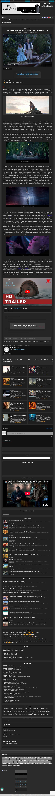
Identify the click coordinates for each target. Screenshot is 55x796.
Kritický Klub (5, 760)
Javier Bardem (19, 345)
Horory (31, 759)
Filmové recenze (27, 28)
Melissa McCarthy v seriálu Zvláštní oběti (17, 379)
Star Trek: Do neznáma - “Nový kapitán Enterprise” (18, 666)
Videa (45, 763)
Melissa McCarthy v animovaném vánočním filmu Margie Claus (43, 368)
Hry (18, 19)
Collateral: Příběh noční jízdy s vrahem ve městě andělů (18, 416)
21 (25, 784)
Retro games (48, 762)
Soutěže (13, 763)
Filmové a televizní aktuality (18, 385)
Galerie (21, 759)
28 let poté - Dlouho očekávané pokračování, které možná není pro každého (19, 638)
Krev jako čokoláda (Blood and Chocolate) (39, 714)
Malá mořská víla (39, 415)
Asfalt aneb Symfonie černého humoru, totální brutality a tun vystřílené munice (24, 696)
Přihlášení (50, 428)
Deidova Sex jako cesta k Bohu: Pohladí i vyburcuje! (18, 692)
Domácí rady (20, 757)
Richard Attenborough (8, 714)
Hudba (38, 759)
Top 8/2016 (9, 701)
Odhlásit (8, 721)
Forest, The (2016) (11, 686)
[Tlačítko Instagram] (47, 17)
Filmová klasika (30, 757)
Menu (5, 17)
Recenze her (20, 762)
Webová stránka (8, 353)
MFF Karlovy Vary (25, 760)
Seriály (11, 19)
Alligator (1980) (11, 671)
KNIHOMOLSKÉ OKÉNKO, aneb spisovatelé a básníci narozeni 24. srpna (25, 596)
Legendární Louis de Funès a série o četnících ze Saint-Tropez (23, 537)
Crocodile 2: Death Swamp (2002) (15, 669)
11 (18, 781)
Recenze (15, 762)
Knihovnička (49, 759)
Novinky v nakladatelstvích (35, 760)
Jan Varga (19, 32)
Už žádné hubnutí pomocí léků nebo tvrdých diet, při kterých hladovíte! (22, 687)
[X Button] (42, 17)
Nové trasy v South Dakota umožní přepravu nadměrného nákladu (24, 601)
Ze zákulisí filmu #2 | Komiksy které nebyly (17, 685)
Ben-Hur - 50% (11, 678)
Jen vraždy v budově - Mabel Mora (36, 710)
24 (16, 786)
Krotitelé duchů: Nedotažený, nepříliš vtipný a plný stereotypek (43, 392)
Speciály (16, 763)
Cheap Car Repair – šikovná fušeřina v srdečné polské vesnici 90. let (24, 525)
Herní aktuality (26, 759)
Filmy (4, 19)
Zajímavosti (49, 763)
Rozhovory (5, 763)
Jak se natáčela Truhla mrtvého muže (16, 649)
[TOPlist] (4, 770)
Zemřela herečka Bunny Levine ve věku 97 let (13, 585)
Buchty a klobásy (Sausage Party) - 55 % (16, 682)
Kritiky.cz (47, 3)
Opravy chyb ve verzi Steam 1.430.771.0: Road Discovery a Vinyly (18, 592)
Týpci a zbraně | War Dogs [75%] (14, 673)
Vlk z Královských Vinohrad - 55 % (15, 693)
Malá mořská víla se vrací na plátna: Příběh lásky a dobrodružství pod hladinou (18, 368)
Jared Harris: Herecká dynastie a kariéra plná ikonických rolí (23, 617)
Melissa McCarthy (26, 345)
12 (20, 781)
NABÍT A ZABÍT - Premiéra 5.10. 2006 (16, 650)
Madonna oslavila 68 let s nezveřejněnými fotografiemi (21, 531)
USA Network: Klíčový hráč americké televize (13, 588)
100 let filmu (5, 757)
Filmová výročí (37, 757)
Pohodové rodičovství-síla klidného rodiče (18, 606)
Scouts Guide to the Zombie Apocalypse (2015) (17, 683)
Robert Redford (11, 665)
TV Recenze (41, 763)
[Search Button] (52, 17)
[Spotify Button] (50, 17)
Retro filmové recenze (18, 397)
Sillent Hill (10, 651)
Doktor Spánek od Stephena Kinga (15, 391)
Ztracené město (11, 656)
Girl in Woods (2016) (12, 690)
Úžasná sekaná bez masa (13, 694)
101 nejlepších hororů (13, 757)
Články (18, 765)
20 (23, 784)
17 (16, 784)
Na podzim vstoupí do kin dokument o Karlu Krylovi (19, 676)
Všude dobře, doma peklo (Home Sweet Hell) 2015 (13, 634)
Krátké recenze (18, 760)
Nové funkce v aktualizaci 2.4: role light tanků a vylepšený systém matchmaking (27, 622)
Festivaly (25, 757)
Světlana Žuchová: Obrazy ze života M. (16, 689)
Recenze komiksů (32, 762)
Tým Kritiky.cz (35, 19)
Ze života (14, 765)
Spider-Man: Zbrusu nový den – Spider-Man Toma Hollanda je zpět (24, 543)
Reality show (10, 762)
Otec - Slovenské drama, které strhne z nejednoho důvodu (15, 632)
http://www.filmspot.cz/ (20, 349)
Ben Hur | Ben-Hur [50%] (13, 680)
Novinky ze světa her (44, 760)
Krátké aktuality (11, 760)
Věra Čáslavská (11, 697)
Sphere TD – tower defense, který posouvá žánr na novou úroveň (23, 554)
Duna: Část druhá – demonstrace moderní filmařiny (17, 404)
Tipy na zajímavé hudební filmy (38, 713)
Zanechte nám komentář (34, 32)
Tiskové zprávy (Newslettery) (29, 763)
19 (20, 784)
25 (18, 786)
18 (18, 784)
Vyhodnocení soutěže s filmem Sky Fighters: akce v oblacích (20, 657)
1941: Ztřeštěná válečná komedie (16, 520)
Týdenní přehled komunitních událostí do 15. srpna (20, 612)
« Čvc (16, 791)
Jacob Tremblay (12, 345)
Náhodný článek (7, 22)
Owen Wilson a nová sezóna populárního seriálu (14, 581)
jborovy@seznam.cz (12, 743)
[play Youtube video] (27, 292)
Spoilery (21, 763)
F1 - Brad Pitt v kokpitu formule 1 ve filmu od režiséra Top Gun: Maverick (43, 380)
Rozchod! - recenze (12, 658)
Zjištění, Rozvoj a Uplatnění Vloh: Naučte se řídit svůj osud (15, 636)
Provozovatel (43, 19)
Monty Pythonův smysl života (15, 559)
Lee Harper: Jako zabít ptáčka (13, 700)
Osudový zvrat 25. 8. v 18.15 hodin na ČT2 (29, 711)
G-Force (22, 714)
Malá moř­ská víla (18, 308)
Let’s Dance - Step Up (12, 653)
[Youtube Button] (49, 17)
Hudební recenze (43, 759)
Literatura (25, 19)
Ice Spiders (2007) (11, 675)
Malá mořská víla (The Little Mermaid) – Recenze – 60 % (27, 30)
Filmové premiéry (6, 759)
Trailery (36, 763)
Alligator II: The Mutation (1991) (14, 672)
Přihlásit (4, 721)
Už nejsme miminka (12, 679)
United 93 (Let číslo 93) (13, 654)
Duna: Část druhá (39, 403)
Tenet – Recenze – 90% (8, 711)
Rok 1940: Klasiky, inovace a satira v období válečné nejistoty (22, 708)
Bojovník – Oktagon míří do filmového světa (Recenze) (21, 549)
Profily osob (5, 762)
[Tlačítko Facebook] (44, 17)
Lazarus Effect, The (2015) (13, 699)
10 (16, 781)
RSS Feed (5, 725)
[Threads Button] (45, 17)
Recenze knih (26, 762)
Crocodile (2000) (11, 668)
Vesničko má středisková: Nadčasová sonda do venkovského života (24, 571)
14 (25, 781)
